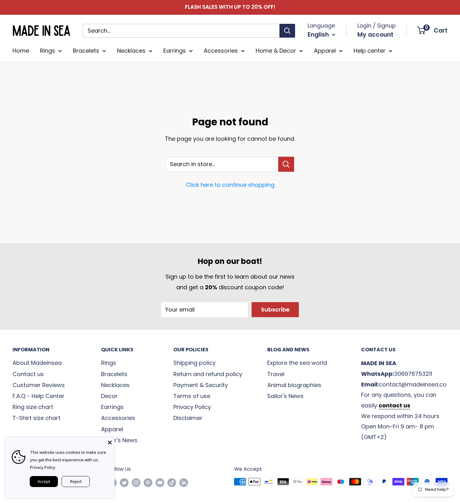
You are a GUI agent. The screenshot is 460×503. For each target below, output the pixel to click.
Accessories (221, 51)
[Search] (287, 30)
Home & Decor (276, 51)
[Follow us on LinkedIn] (183, 482)
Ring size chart (33, 407)
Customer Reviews (39, 385)
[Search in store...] (286, 164)
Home (21, 51)
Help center (370, 51)
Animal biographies (294, 385)
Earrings (174, 51)
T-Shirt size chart (36, 418)
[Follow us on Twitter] (124, 482)
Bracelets (86, 51)
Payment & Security (200, 385)
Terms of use (191, 396)
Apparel (325, 51)
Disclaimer (187, 418)
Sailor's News (119, 440)
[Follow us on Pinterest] (148, 482)
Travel (275, 374)
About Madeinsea (37, 363)
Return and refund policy (207, 374)
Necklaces (131, 51)
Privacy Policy (192, 407)
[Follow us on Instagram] (136, 482)
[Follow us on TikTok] (171, 482)
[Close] (110, 441)
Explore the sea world (297, 363)
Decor (109, 396)
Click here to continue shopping (230, 185)
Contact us (28, 374)
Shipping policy (194, 363)
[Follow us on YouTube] (160, 482)
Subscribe (275, 309)
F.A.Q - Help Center (38, 396)
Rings (47, 51)
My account (375, 34)
